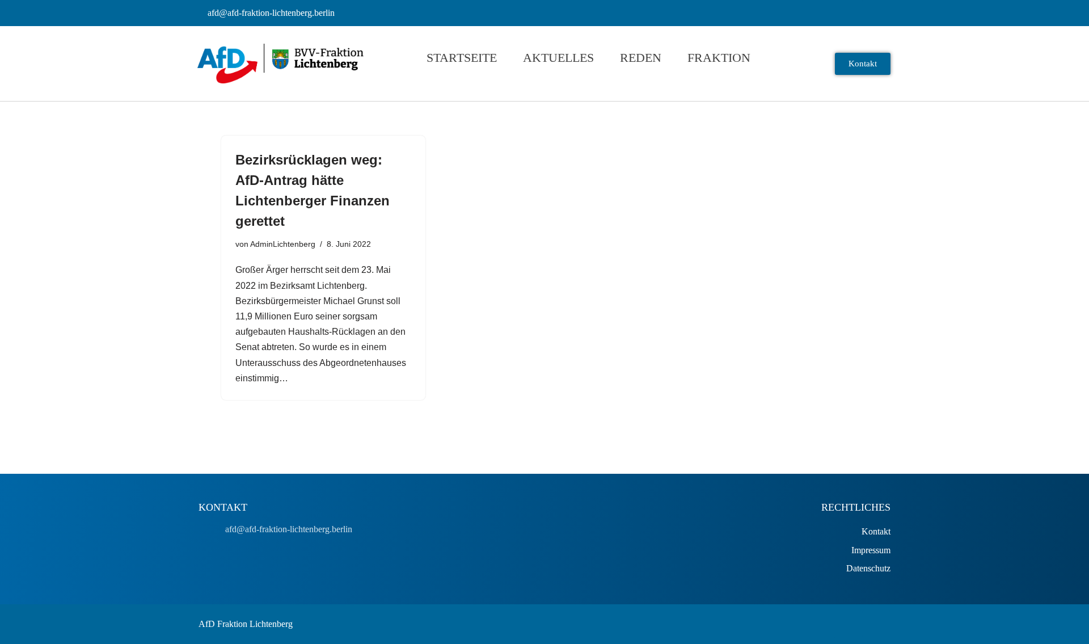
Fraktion (718, 57)
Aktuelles (558, 57)
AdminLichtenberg (282, 244)
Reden (640, 57)
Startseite (462, 57)
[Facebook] (848, 624)
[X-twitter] (876, 624)
